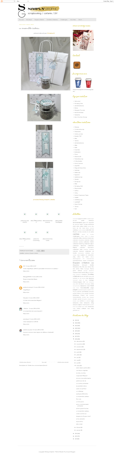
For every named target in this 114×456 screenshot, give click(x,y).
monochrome (76, 285)
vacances (91, 306)
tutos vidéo (84, 306)
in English (91, 272)
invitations (84, 274)
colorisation (81, 253)
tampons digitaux (77, 304)
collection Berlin (89, 241)
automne (91, 224)
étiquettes (76, 265)
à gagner (80, 218)
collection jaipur (89, 243)
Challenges (64, 19)
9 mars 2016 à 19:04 (34, 308)
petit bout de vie (81, 380)
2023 (76, 320)
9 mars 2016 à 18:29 (34, 297)
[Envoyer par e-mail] (37, 251)
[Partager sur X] (40, 251)
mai (77, 360)
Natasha (77, 114)
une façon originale (82, 370)
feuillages (86, 268)
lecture (84, 278)
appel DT (85, 222)
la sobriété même (81, 386)
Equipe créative (39, 19)
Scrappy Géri (79, 186)
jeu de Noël (85, 276)
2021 (76, 325)
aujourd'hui (79, 421)
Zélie (76, 145)
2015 (76, 433)
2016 (76, 339)
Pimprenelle (78, 188)
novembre (79, 344)
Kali (76, 208)
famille (92, 265)
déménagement (77, 258)
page (92, 287)
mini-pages (87, 283)
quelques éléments (82, 393)
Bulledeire (77, 152)
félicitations (76, 266)
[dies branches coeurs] (47, 214)
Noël (92, 285)
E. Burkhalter (78, 161)
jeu (81, 276)
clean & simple (89, 236)
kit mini (79, 278)
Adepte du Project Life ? (83, 416)
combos (87, 253)
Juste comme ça (81, 413)
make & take (83, 280)
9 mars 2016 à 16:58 (39, 287)
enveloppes (90, 260)
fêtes (81, 268)
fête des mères (86, 266)
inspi (74, 274)
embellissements (77, 260)
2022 (76, 323)
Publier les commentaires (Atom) (37, 365)
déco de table (83, 256)
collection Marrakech (87, 247)
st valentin (87, 300)
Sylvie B (77, 174)
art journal (76, 224)
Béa (76, 138)
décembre (79, 341)
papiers (85, 289)
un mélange (79, 391)
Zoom (80, 19)
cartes (76, 234)
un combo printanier (82, 383)
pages (75, 289)
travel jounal (86, 304)
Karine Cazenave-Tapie (81, 195)
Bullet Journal (90, 228)
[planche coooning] (36, 233)
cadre (80, 229)
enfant (84, 260)
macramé (75, 280)
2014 (76, 436)
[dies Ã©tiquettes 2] (25, 233)
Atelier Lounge (84, 224)
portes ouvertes (89, 293)
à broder (75, 218)
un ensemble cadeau (82, 396)
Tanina (76, 140)
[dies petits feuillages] (59, 214)
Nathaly (77, 170)
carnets (79, 231)
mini (77, 283)
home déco (85, 272)
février (78, 427)
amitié (82, 220)
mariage (91, 280)
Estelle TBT (78, 136)
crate (92, 253)
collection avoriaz (78, 241)
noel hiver (76, 287)
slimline (82, 300)
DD (86, 255)
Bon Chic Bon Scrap (81, 117)
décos (92, 256)
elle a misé (79, 424)
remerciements (77, 297)
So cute (78, 399)
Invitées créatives (52, 19)
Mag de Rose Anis (80, 168)
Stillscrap (77, 172)
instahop (78, 274)
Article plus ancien (63, 362)
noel (88, 285)
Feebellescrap (79, 159)
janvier (78, 430)
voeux (84, 308)
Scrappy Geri (79, 103)
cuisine (82, 255)
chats (82, 236)
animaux (91, 220)
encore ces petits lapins (83, 378)
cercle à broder (88, 234)
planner (79, 291)
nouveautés (84, 287)
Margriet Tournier (80, 110)
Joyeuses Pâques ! (82, 375)
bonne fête (91, 226)
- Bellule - (26, 308)
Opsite (77, 179)
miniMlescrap (78, 199)
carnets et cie (86, 231)
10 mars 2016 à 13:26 (38, 329)
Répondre (26, 271)
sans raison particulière (83, 367)
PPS (76, 183)
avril (77, 363)
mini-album (81, 283)
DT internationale (88, 258)
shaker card (76, 300)
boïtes (85, 226)
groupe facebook (89, 270)
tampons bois (77, 302)
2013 (76, 438)
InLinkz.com (21, 246)
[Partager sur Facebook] (42, 251)
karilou (76, 190)
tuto (77, 306)
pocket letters (77, 293)
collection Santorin (78, 251)
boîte (77, 226)
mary (76, 192)
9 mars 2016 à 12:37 (31, 266)
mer (84, 282)
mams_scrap (79, 134)
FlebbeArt (78, 131)
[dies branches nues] (47, 233)
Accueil (21, 19)
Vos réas (73, 19)
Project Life (84, 295)
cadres (83, 229)
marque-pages (77, 282)
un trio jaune (80, 401)
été (92, 263)
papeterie (80, 289)
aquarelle (91, 222)
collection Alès (77, 238)
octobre (79, 346)
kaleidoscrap (78, 177)
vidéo (74, 308)
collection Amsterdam (88, 238)
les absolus (90, 278)
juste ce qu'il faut (81, 388)
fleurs (92, 268)
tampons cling (89, 302)
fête (80, 266)
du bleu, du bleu (81, 373)
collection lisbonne (79, 245)
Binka (76, 108)
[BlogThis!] (39, 251)
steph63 (77, 165)
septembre (80, 349)
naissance (83, 285)
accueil (75, 220)
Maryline (25, 297)
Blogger (72, 451)
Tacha (76, 206)
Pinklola (77, 127)
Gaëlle (76, 197)
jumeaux (90, 276)
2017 (76, 336)
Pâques (75, 291)
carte (92, 231)
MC (24, 266)
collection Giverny (78, 243)
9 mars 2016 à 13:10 (37, 276)
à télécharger (90, 218)
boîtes (81, 226)
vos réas (90, 308)
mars (78, 365)
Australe (77, 149)
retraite (75, 299)
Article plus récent (25, 362)
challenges (76, 236)
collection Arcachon (78, 240)
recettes (91, 295)
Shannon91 (78, 156)
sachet (79, 299)
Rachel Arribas (79, 112)
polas (82, 293)
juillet (78, 354)
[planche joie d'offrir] (25, 214)
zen (78, 310)
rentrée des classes (88, 297)
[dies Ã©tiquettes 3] (36, 214)
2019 (76, 331)
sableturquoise (27, 329)
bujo (83, 228)
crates (74, 255)
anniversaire (77, 222)
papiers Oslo (90, 289)
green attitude (77, 270)
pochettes (85, 291)
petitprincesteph (28, 287)
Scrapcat (77, 181)
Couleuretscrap (79, 129)
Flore (76, 154)
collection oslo (77, 249)
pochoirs (91, 291)
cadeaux (27, 253)
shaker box (91, 299)
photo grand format (82, 408)
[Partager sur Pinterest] (44, 251)
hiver (79, 272)
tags (92, 300)
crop (78, 255)
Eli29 (76, 147)
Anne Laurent (79, 163)
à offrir (85, 218)
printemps (76, 295)
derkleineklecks (79, 105)
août (78, 352)
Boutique (29, 19)
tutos (79, 306)
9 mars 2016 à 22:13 (35, 319)
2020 (76, 328)
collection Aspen (89, 240)
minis (92, 283)
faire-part (84, 265)
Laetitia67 (77, 202)
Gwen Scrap (78, 204)
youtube (75, 310)
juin (77, 357)
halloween (75, 272)
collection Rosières (88, 249)
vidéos (78, 308)
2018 (76, 333)
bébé (74, 226)
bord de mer (77, 228)
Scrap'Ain (84, 299)
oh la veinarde (80, 419)
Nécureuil (77, 101)
